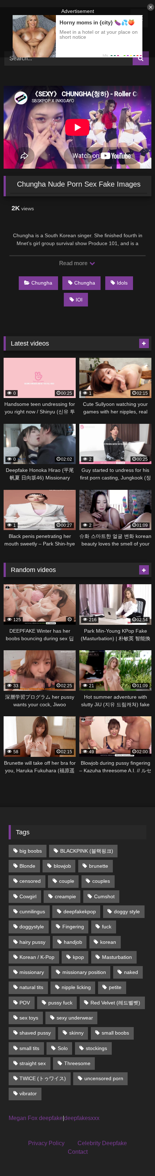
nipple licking (76, 987)
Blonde (27, 866)
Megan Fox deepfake (36, 1118)
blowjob (62, 866)
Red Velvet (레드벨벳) (115, 1003)
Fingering (73, 926)
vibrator (28, 1093)
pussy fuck (60, 1003)
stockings (96, 1048)
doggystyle (31, 926)
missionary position (84, 972)
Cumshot (104, 896)
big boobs (30, 851)
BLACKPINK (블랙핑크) (86, 851)
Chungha (41, 283)
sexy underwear (75, 1018)
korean (108, 942)
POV (24, 1003)
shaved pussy (35, 1033)
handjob (73, 942)
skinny (76, 1033)
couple (66, 881)
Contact (78, 1152)
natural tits (31, 987)
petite (115, 987)
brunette (98, 866)
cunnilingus (32, 911)
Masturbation (117, 957)
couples (101, 881)
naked (131, 972)
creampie (65, 896)
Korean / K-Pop (36, 957)
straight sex (32, 1063)
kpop (78, 957)
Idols (122, 283)
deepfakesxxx (81, 1118)
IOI (79, 300)
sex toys (28, 1018)
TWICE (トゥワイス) (42, 1078)
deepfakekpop (79, 911)
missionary (31, 972)
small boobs (115, 1033)
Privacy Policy (46, 1143)
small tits (29, 1048)
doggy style (127, 911)
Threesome (77, 1063)
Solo (63, 1048)
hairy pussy (32, 942)
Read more (74, 263)
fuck (106, 926)
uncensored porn (103, 1078)
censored (30, 881)
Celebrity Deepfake (102, 1143)
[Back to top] (133, 1155)
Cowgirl (27, 896)
